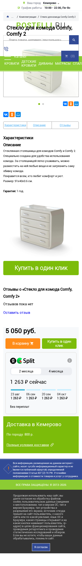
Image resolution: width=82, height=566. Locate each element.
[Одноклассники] (70, 103)
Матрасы (63, 64)
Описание (39, 125)
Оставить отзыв (16, 313)
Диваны (45, 64)
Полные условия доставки (28, 445)
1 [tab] (39, 104)
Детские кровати (28, 64)
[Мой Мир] (76, 103)
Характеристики (15, 125)
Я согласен (41, 547)
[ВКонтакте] (65, 103)
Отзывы (65, 125)
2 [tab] (43, 104)
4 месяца (56, 371)
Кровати (11, 64)
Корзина (70, 56)
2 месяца (26, 371)
